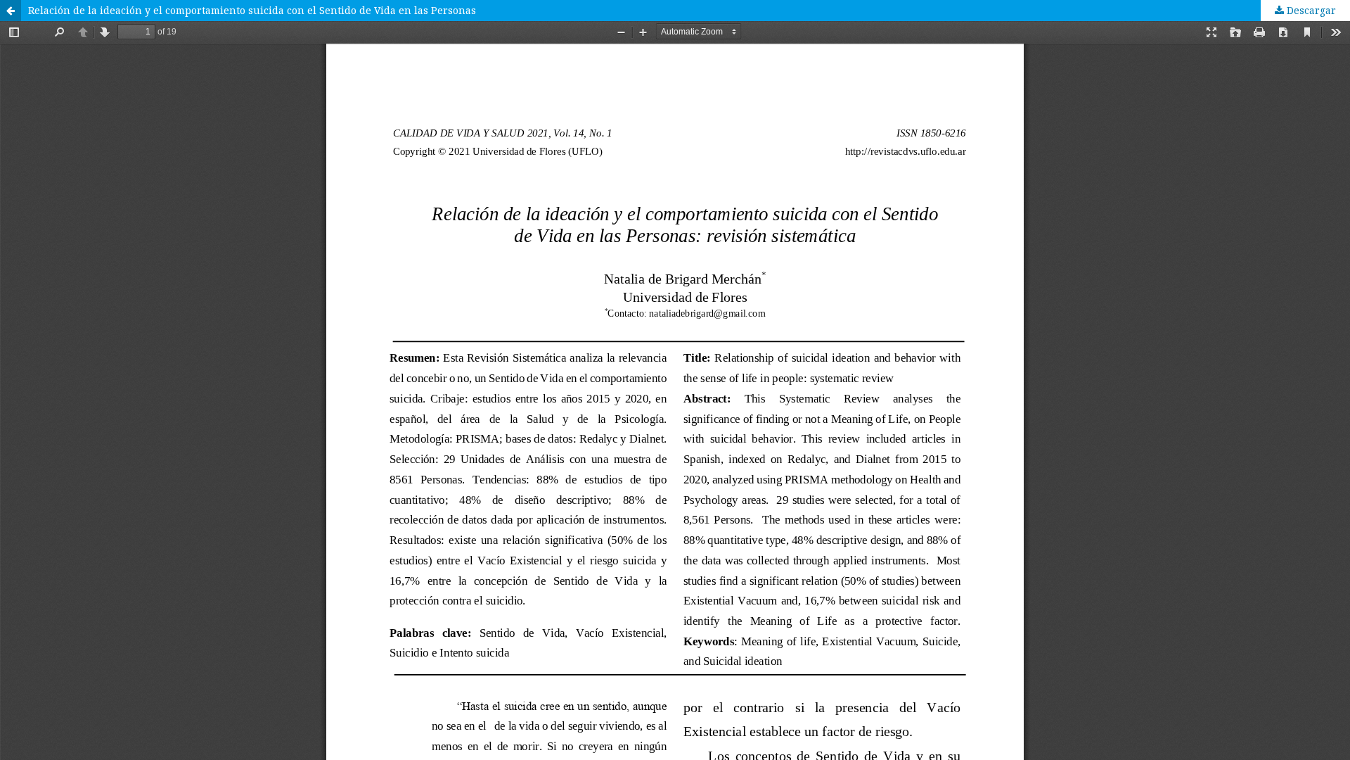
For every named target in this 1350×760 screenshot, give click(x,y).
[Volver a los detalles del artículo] (10, 10)
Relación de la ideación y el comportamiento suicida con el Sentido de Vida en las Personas (252, 10)
